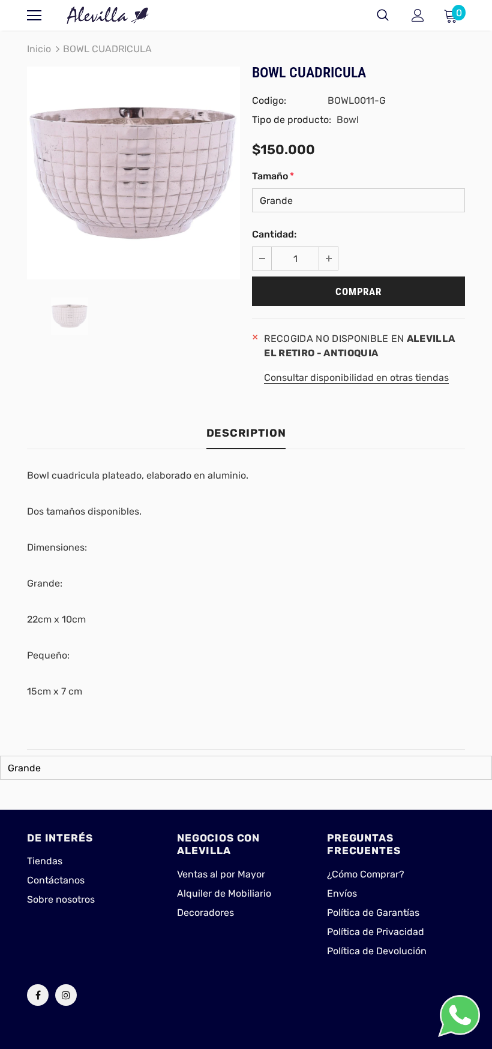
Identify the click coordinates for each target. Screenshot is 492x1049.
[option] (133, 173)
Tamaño (273, 176)
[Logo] (108, 15)
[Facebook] (38, 995)
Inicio (39, 49)
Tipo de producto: (291, 119)
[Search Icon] (383, 16)
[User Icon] (418, 15)
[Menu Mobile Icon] (34, 15)
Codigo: (269, 100)
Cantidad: (274, 234)
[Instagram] (66, 995)
